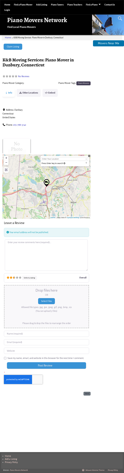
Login (7, 10)
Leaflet (52, 217)
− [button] (6, 162)
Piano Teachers (74, 4)
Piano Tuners (57, 4)
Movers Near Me (108, 43)
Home (7, 4)
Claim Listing (13, 46)
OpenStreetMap (73, 217)
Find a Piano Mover (23, 4)
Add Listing (41, 4)
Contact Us (109, 4)
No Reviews (23, 76)
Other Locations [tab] (30, 93)
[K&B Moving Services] (46, 183)
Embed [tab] (51, 93)
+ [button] (6, 158)
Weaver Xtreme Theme (95, 470)
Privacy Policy (11, 462)
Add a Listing (11, 459)
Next (87, 394)
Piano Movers (31, 83)
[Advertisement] (46, 423)
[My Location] (64, 163)
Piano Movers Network (37, 20)
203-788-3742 (19, 125)
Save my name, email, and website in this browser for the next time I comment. (46, 358)
